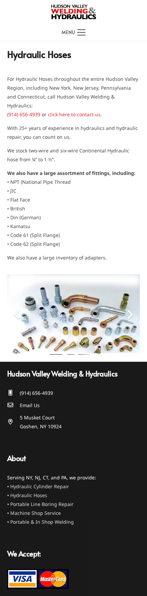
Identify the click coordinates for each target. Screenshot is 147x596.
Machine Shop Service (35, 513)
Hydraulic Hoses (28, 495)
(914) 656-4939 (23, 114)
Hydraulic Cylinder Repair (39, 486)
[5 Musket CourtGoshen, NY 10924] (13, 422)
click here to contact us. (75, 114)
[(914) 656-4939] (13, 393)
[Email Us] (13, 405)
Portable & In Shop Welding (42, 522)
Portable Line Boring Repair (42, 504)
